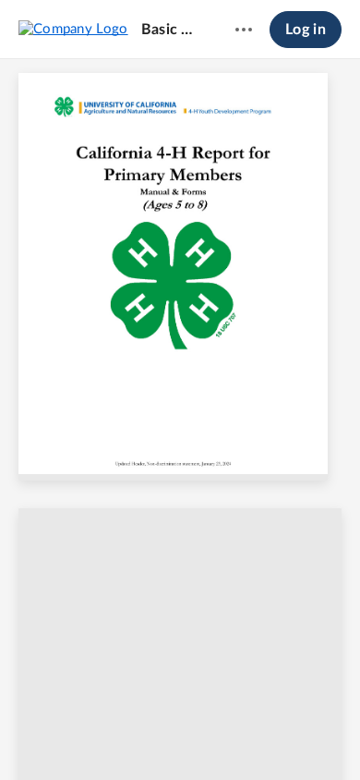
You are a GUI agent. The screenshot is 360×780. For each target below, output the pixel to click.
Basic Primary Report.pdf (170, 29)
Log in (305, 29)
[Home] (73, 28)
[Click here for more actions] (243, 29)
